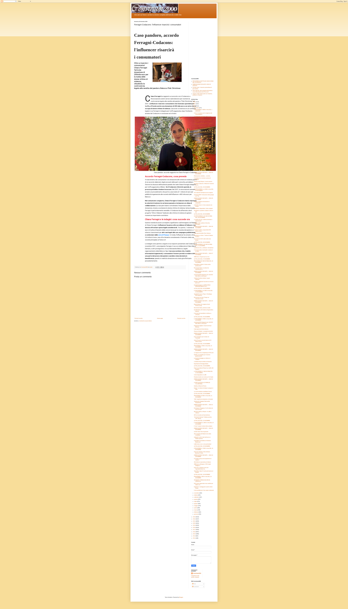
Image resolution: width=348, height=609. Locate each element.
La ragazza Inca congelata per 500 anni (204, 352)
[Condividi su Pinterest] (163, 267)
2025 (194, 103)
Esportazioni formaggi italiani (201, 363)
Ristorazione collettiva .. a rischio (202, 176)
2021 (194, 521)
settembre (196, 497)
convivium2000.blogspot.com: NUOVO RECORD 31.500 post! (203, 275)
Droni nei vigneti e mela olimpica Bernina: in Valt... (202, 452)
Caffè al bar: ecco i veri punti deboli (202, 444)
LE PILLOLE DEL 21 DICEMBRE (202, 420)
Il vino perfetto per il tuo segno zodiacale (204, 490)
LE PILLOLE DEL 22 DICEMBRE (202, 393)
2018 (194, 527)
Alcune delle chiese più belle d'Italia (203, 153)
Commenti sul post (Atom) (145, 321)
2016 (194, 531)
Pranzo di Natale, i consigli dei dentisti (203, 331)
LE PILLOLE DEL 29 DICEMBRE (202, 214)
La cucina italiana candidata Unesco (203, 391)
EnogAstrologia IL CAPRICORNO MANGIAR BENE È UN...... (202, 285)
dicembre (196, 107)
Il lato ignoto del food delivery (201, 329)
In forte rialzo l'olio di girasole (201, 431)
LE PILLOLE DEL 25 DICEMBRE (202, 316)
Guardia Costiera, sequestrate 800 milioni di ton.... (202, 230)
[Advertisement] (202, 48)
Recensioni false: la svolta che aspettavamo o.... (201, 268)
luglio (195, 501)
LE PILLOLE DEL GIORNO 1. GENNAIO (204, 135)
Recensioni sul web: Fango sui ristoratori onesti (201, 298)
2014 (194, 536)
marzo (195, 510)
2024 (194, 106)
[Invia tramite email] (156, 267)
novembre (196, 493)
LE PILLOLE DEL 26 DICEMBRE (202, 288)
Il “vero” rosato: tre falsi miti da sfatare (203, 426)
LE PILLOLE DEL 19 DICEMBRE (202, 474)
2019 (194, 525)
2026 (194, 101)
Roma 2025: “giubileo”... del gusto (202, 159)
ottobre (196, 495)
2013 (194, 538)
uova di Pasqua (163, 235)
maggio (196, 505)
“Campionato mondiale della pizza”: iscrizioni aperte (203, 117)
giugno (196, 503)
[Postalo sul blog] (158, 267)
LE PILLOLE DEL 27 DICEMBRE (202, 259)
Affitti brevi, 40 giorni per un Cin (201, 256)
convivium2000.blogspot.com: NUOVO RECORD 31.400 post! (203, 323)
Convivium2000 (197, 573)
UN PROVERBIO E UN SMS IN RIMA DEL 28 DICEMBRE (203, 216)
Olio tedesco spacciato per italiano (202, 462)
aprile (195, 507)
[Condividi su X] (160, 267)
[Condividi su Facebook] (161, 267)
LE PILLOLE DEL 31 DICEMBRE (202, 161)
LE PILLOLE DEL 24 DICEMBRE (202, 343)
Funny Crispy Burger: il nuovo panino (203, 181)
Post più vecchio (181, 318)
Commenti (196, 586)
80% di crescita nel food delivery (202, 415)
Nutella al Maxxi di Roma (200, 386)
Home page (160, 318)
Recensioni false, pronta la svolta (202, 307)
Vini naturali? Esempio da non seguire (203, 192)
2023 (194, 517)
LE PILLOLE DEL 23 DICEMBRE (202, 365)
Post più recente (139, 318)
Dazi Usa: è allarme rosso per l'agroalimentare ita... (201, 468)
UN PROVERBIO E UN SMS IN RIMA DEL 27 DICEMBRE (203, 245)
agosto (196, 499)
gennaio (196, 514)
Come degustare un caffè (200, 374)
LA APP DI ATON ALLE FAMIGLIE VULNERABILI (202, 383)
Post (194, 583)
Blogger (181, 597)
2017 (194, 529)
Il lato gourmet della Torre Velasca (202, 233)
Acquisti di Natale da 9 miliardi (201, 167)
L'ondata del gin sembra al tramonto (203, 361)
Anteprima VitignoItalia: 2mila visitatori (203, 208)
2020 (194, 523)
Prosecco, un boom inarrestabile (202, 126)
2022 (194, 519)
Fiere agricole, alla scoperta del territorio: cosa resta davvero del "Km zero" (203, 91)
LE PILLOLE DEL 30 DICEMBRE (202, 187)
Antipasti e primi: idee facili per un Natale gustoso (202, 438)
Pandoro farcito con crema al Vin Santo (203, 141)
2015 (194, 533)
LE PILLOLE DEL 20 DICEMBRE (202, 446)
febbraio (196, 512)
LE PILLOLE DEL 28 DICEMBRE (202, 242)
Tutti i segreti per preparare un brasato (203, 399)
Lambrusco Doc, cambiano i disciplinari (203, 247)
